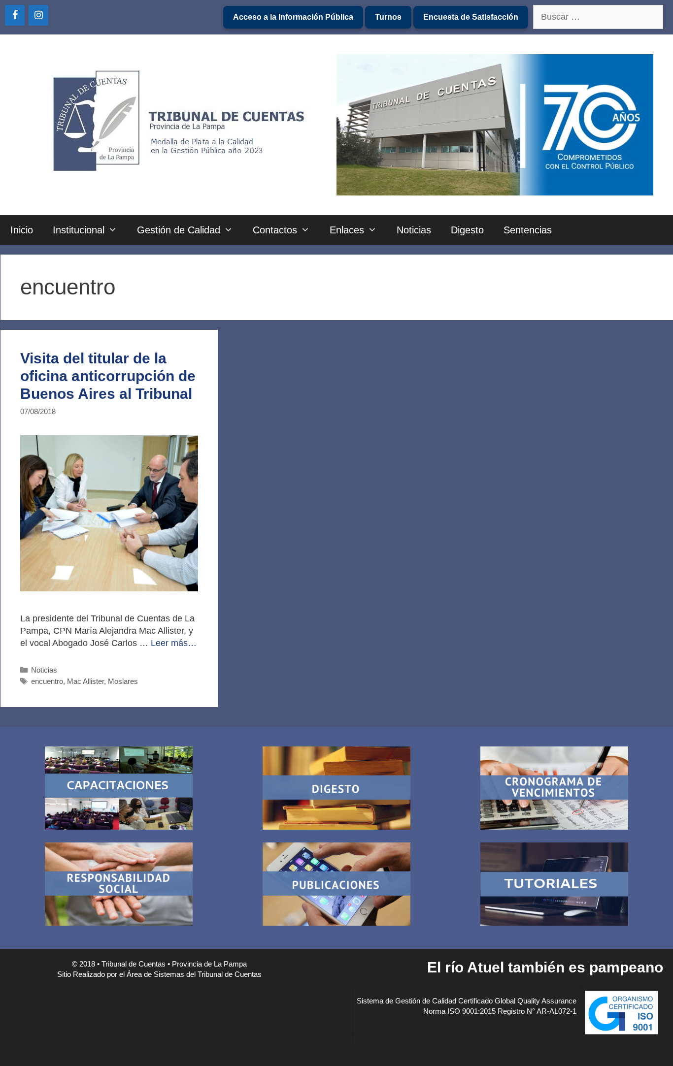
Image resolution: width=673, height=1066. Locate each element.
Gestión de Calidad (178, 230)
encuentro (47, 681)
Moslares (123, 681)
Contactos (275, 230)
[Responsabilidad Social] (119, 885)
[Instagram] (38, 15)
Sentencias (528, 230)
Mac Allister (85, 681)
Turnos (388, 17)
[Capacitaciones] (119, 789)
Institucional (78, 230)
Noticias (414, 230)
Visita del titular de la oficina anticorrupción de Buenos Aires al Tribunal (108, 376)
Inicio (21, 230)
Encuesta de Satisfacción (470, 17)
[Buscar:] (598, 17)
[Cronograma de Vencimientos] (554, 789)
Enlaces (347, 230)
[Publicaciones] (336, 885)
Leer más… (174, 643)
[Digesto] (336, 789)
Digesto (467, 230)
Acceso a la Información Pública (293, 17)
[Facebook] (15, 15)
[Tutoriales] (554, 885)
